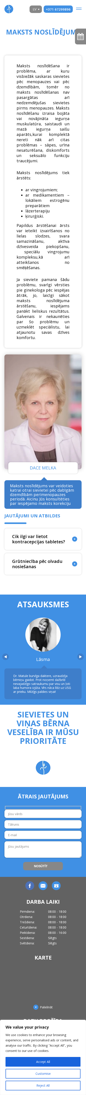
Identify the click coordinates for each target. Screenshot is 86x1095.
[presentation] (5, 656)
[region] (43, 1057)
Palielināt (46, 1007)
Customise (43, 1073)
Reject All (43, 1085)
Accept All (43, 1062)
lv (34, 9)
